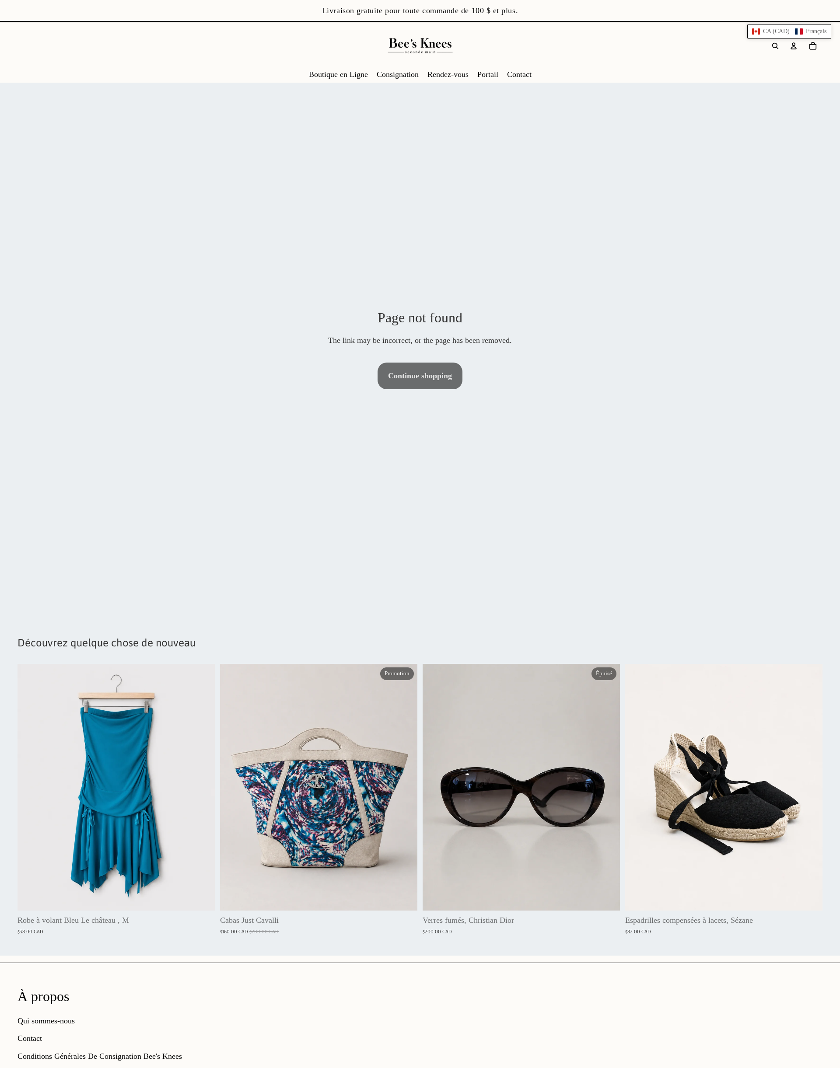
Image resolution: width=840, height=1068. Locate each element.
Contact (30, 1038)
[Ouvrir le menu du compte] (793, 46)
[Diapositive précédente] (233, 787)
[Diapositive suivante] (404, 787)
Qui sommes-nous (46, 1020)
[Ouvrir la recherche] (775, 46)
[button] (789, 31)
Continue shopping (420, 375)
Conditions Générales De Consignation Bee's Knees (100, 1056)
